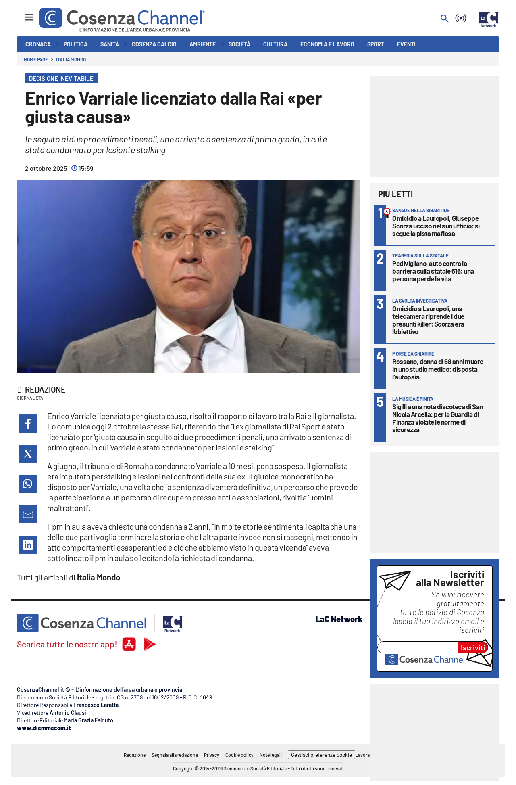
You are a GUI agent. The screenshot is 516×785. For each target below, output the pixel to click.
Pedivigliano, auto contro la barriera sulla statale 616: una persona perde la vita (433, 271)
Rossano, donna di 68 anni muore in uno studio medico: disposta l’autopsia (437, 369)
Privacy (211, 755)
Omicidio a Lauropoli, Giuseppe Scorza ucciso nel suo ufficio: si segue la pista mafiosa (436, 225)
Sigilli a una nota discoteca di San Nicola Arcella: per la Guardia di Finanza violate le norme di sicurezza (437, 417)
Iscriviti (473, 647)
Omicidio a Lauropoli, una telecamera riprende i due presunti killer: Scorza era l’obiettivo (428, 319)
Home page (36, 59)
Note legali (271, 755)
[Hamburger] (21, 13)
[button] (28, 423)
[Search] (445, 19)
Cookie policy (239, 755)
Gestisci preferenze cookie (321, 755)
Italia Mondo (71, 59)
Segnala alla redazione (175, 755)
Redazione (45, 389)
